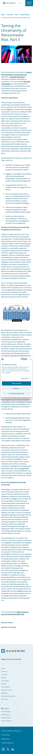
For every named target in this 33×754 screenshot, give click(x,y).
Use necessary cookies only (16, 393)
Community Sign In (6, 711)
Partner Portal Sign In (6, 721)
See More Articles (7, 623)
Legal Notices (5, 739)
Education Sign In (5, 714)
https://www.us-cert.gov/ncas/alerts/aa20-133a (15, 613)
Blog (16, 14)
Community (4, 671)
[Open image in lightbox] (16, 313)
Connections (4, 674)
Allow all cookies (16, 383)
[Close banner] (30, 359)
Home (3, 14)
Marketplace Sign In (6, 717)
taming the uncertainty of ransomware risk (16, 73)
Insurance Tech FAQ (6, 690)
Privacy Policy (5, 735)
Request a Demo (29, 3)
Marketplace (4, 693)
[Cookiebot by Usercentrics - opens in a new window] (20, 359)
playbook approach (17, 77)
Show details (24, 378)
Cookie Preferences (7, 743)
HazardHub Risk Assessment (8, 696)
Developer (3, 677)
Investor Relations (5, 687)
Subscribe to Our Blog (8, 627)
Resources (10, 14)
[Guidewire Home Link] (13, 651)
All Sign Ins (6, 708)
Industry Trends (24, 14)
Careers (3, 668)
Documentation (5, 681)
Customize (16, 388)
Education (3, 684)
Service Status (4, 699)
